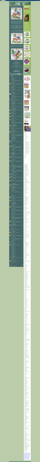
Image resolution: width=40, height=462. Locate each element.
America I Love (26, 174)
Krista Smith (26, 308)
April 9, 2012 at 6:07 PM (13, 233)
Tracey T (12, 169)
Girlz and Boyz (26, 273)
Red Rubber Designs (17, 26)
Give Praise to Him (26, 274)
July (25, 139)
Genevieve (25, 268)
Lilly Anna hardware (26, 314)
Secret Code (26, 380)
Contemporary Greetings (27, 221)
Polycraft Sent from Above (27, 356)
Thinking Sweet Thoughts (27, 422)
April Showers (26, 179)
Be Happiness (26, 185)
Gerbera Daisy (26, 269)
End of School (26, 245)
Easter (25, 240)
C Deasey (12, 121)
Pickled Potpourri (26, 351)
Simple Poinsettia (26, 385)
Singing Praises (26, 386)
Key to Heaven (26, 306)
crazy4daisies (26, 224)
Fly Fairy (25, 263)
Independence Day (26, 298)
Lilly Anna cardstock (26, 313)
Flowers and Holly (26, 260)
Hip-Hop (25, 290)
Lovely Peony (26, 321)
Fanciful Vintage (26, 251)
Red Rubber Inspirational (27, 367)
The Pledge (26, 420)
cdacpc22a (26, 210)
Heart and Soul (26, 284)
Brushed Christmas (26, 198)
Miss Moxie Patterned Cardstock (27, 330)
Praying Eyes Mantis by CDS (27, 361)
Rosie (25, 375)
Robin (12, 140)
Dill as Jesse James (26, 234)
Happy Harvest (26, 281)
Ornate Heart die (26, 342)
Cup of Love (26, 226)
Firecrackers (26, 256)
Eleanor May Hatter (26, 242)
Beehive (25, 189)
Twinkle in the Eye (26, 435)
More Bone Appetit (26, 332)
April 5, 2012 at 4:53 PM (13, 195)
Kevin (25, 305)
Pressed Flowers (26, 362)
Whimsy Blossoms (26, 443)
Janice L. (12, 196)
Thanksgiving (26, 417)
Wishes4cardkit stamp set (27, 446)
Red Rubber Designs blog (13, 22)
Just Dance (26, 303)
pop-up (25, 358)
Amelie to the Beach (26, 173)
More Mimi (25, 333)
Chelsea (12, 173)
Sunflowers (26, 404)
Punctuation (26, 364)
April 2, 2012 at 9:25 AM (13, 108)
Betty (12, 234)
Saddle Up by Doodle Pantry (27, 377)
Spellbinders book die (26, 393)
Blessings (25, 193)
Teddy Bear (26, 415)
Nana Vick (25, 338)
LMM (25, 319)
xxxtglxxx (12, 190)
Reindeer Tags (26, 369)
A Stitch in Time (26, 164)
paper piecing (19, 74)
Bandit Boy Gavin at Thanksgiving (27, 182)
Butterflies (25, 201)
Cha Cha (25, 213)
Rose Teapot (26, 374)
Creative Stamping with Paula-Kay (19, 2)
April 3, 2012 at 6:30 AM (13, 175)
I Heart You (26, 295)
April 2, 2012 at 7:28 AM (13, 78)
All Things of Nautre (26, 168)
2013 (25, 134)
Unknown (12, 145)
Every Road (26, 248)
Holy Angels (26, 292)
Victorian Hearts (26, 438)
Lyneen (12, 220)
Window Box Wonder (26, 445)
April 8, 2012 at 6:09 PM (13, 223)
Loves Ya (25, 322)
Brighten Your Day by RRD (27, 197)
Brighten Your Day (13, 74)
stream (25, 399)
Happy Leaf (26, 282)
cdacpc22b (26, 211)
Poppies (25, 359)
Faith (25, 250)
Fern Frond (26, 253)
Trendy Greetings (26, 427)
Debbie (12, 176)
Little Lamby (26, 317)
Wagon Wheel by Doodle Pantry (27, 440)
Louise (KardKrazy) (13, 109)
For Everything (26, 264)
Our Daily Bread (26, 343)
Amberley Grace (26, 171)
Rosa (25, 372)
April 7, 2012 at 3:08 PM (13, 208)
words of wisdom (26, 448)
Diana (12, 213)
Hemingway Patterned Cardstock (27, 287)
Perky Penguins (26, 350)
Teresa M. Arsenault (13, 224)
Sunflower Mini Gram (26, 403)
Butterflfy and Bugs (26, 200)
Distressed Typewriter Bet (27, 235)
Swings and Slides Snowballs (27, 409)
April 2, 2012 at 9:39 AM (13, 111)
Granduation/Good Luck (27, 276)
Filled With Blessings (26, 254)
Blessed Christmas (26, 192)
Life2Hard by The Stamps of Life (27, 311)
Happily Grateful (26, 279)
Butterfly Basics (26, 203)
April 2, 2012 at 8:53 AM (13, 101)
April (25, 141)
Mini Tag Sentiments (26, 329)
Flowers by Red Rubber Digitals (27, 261)
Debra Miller (12, 79)
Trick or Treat (26, 428)
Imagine (25, 297)
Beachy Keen (26, 187)
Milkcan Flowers (26, 327)
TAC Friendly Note (26, 412)
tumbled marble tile (26, 431)
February (26, 154)
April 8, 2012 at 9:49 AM (13, 219)
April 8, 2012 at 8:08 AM (13, 215)
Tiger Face (25, 423)
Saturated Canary (26, 378)
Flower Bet (25, 258)
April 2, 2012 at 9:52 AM (13, 120)
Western (25, 441)
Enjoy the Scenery (26, 246)
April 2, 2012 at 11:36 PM (13, 168)
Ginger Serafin (12, 102)
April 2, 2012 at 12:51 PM (13, 139)
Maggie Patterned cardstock (27, 324)
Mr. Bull (25, 335)
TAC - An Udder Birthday (27, 411)
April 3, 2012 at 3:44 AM (13, 172)
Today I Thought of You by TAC (27, 425)
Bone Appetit (26, 195)
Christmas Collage (26, 219)
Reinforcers (26, 370)
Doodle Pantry (26, 237)
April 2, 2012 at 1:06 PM (13, 148)
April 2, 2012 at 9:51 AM (13, 114)
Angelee (25, 176)
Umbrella (25, 436)
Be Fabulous (26, 184)
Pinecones (25, 353)
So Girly (25, 391)
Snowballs (25, 388)
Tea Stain (25, 414)
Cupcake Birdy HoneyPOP (27, 227)
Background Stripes (26, 181)
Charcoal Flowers (26, 215)
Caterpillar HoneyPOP (26, 208)
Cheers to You (26, 216)
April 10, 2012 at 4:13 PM (13, 252)
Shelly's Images (26, 383)
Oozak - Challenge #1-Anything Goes (16, 70)
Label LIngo (26, 309)
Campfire (25, 205)
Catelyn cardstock (16, 74)
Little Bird (25, 316)
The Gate (25, 419)
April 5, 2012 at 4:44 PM (13, 189)
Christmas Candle (26, 218)
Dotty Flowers (26, 238)
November (26, 136)
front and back (26, 266)
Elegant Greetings (26, 243)
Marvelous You (26, 325)
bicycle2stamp (26, 190)
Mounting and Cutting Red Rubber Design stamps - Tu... (27, 148)
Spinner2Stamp (26, 394)
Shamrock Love (26, 382)
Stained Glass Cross (26, 396)
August (26, 138)
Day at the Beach (26, 229)
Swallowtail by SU (26, 406)
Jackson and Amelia (26, 300)
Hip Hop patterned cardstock (27, 289)
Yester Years (26, 449)
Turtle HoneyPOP (26, 433)
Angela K (12, 112)
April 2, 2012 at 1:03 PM (13, 144)
